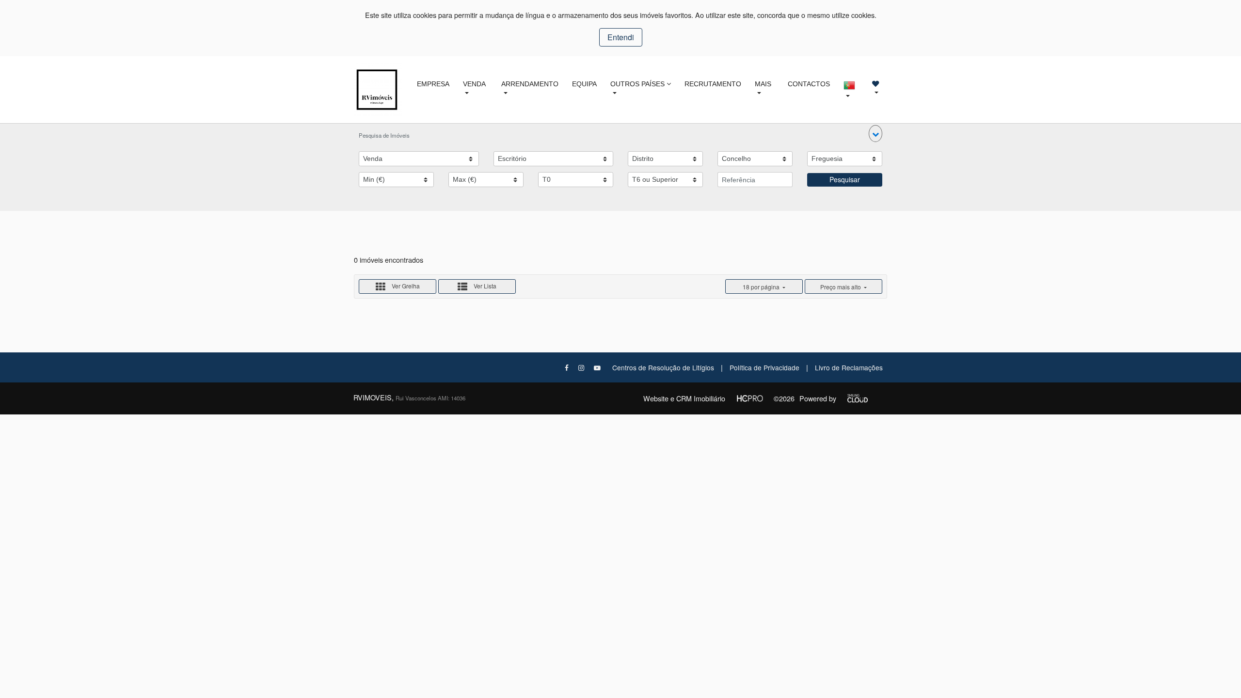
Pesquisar (844, 179)
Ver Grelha (405, 286)
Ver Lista (484, 286)
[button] (875, 133)
